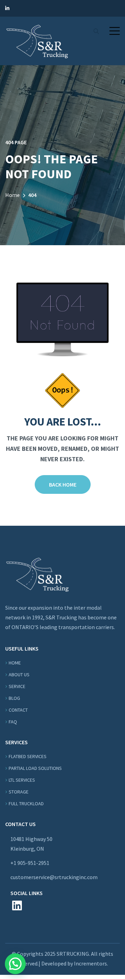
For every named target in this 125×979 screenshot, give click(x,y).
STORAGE (18, 792)
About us (19, 674)
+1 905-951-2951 (29, 862)
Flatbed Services (28, 756)
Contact (18, 710)
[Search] (96, 31)
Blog (14, 698)
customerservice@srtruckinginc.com (54, 877)
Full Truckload (26, 803)
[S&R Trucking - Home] (37, 40)
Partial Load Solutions (35, 768)
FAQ (13, 722)
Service (17, 686)
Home (12, 194)
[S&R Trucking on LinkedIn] (7, 8)
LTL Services (22, 780)
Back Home (62, 484)
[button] (114, 31)
